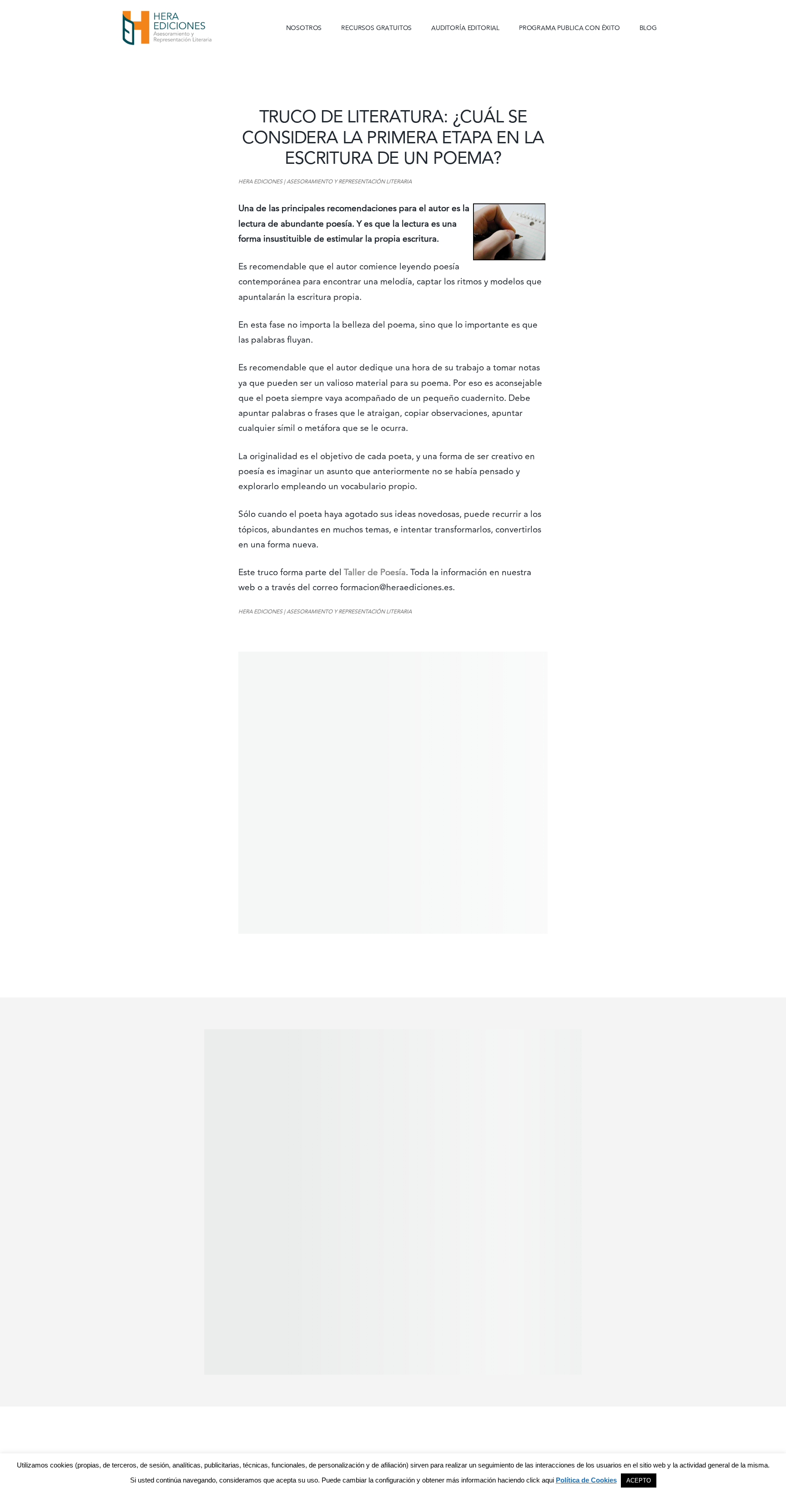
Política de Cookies (586, 1480)
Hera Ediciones (188, 27)
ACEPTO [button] (638, 1480)
